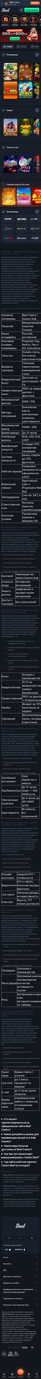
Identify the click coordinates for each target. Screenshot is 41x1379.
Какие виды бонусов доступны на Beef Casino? (16, 1147)
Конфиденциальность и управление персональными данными (18, 1290)
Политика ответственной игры (16, 1305)
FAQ (4, 1270)
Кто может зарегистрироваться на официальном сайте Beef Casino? (16, 1124)
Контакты (7, 1264)
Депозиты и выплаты (12, 1277)
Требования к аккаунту (13, 1298)
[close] (2, 3)
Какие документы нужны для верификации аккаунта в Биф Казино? (20, 1138)
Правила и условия (11, 1283)
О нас (5, 1257)
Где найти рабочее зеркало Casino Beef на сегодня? (19, 1163)
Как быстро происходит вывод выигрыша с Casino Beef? (20, 1155)
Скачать (35, 3)
